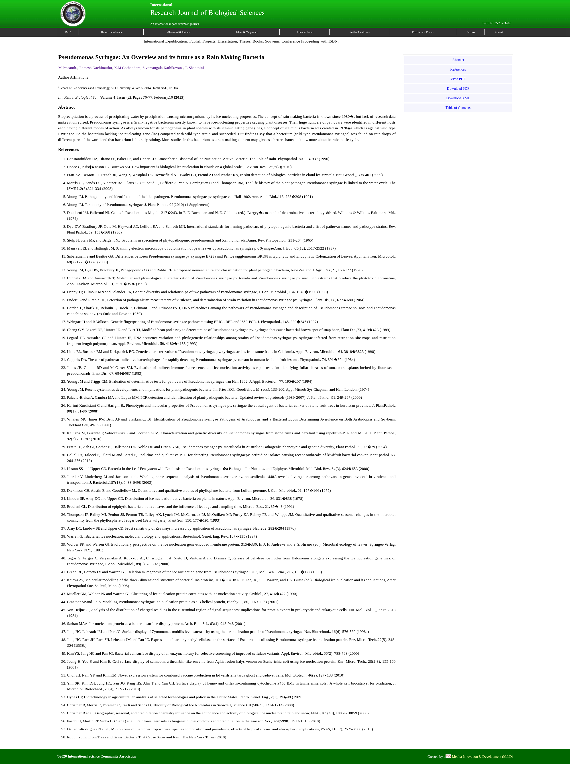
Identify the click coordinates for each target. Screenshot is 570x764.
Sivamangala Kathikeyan (162, 68)
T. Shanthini (194, 68)
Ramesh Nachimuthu (95, 68)
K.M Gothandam (127, 68)
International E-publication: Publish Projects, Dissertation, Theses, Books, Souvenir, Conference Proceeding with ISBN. (223, 41)
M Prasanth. (67, 68)
